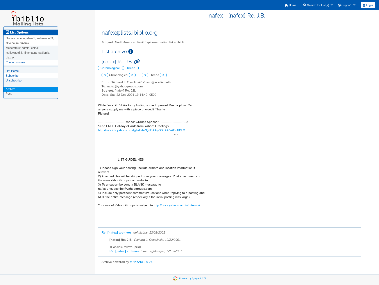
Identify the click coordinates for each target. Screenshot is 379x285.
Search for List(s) (317, 5)
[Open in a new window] (130, 51)
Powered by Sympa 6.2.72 (192, 278)
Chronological (110, 68)
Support (346, 5)
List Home (12, 71)
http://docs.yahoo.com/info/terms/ (177, 205)
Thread (130, 68)
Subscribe (12, 75)
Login (369, 5)
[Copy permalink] (137, 61)
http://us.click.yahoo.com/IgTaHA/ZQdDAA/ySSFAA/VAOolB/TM (141, 130)
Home (292, 5)
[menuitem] (290, 5)
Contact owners (15, 62)
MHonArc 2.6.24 (141, 262)
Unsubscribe (13, 80)
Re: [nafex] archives (117, 232)
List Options (19, 32)
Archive (10, 89)
